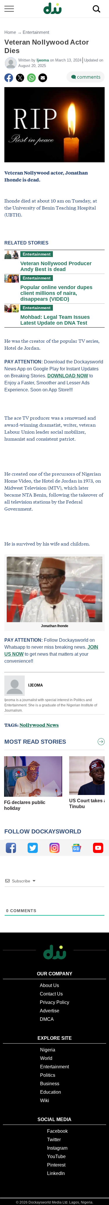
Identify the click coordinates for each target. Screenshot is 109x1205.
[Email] (42, 77)
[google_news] (76, 848)
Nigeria (47, 1049)
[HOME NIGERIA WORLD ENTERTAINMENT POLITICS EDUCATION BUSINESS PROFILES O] (54, 9)
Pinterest (56, 1164)
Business (49, 1083)
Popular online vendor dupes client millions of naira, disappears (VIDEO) (56, 293)
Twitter (54, 1139)
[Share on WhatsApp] (31, 77)
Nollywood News (39, 725)
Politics (47, 1075)
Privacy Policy (54, 1002)
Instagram (57, 1148)
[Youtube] (98, 848)
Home (10, 32)
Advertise (49, 1010)
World (46, 1058)
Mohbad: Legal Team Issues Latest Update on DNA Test (55, 320)
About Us (49, 985)
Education (50, 1092)
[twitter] (33, 848)
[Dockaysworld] (55, 8)
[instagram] (54, 848)
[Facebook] (8, 77)
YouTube (56, 1156)
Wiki (44, 1100)
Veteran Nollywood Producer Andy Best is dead (56, 266)
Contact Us (51, 993)
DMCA (47, 1019)
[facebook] (11, 848)
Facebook (57, 1131)
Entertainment (36, 32)
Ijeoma (43, 60)
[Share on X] (20, 77)
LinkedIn (56, 1173)
